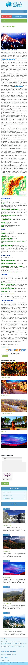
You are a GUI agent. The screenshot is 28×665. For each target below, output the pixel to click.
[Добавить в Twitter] (22, 350)
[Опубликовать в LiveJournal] (12, 350)
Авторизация (19, 16)
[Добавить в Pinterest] (20, 350)
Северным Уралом (10, 59)
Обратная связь (5, 660)
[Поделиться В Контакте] (25, 350)
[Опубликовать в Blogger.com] (7, 350)
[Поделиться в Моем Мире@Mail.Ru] (15, 350)
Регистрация (7, 16)
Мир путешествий (7, 492)
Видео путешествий (7, 495)
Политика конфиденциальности (8, 654)
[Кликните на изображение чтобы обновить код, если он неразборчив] (7, 475)
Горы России (5, 347)
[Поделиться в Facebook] (9, 350)
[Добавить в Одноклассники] (17, 350)
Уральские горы (19, 86)
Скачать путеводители (8, 498)
